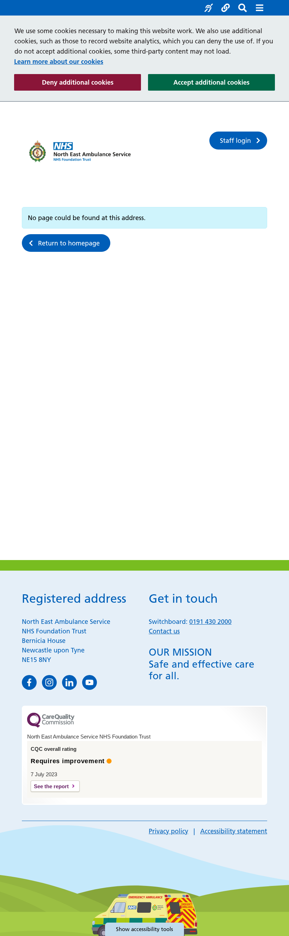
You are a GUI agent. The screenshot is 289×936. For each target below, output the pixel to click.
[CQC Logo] (50, 726)
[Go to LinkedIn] (69, 682)
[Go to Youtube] (89, 682)
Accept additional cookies (224, 82)
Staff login (235, 140)
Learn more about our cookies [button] (58, 61)
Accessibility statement (233, 831)
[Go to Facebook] (29, 682)
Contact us (164, 631)
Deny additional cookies (91, 82)
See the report (51, 786)
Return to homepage (69, 243)
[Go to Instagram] (49, 682)
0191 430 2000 (210, 622)
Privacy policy (168, 831)
